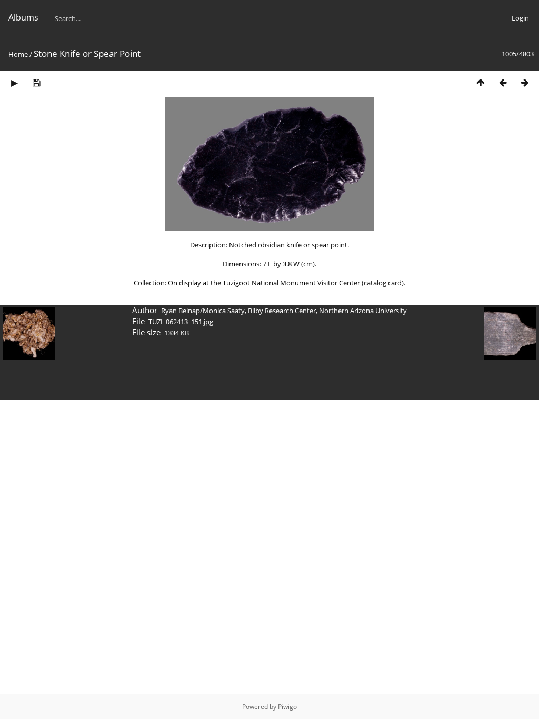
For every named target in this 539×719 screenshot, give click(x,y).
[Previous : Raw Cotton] (503, 82)
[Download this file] (36, 82)
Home (18, 54)
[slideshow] (14, 82)
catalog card (383, 282)
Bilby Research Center (282, 310)
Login (520, 18)
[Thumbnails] (481, 82)
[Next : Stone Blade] (525, 82)
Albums (23, 17)
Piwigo (287, 706)
